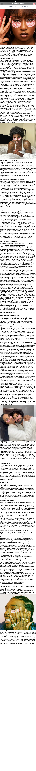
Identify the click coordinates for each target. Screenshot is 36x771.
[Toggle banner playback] (34, 1)
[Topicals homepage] (18, 3)
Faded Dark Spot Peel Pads (15, 1)
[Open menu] (2, 4)
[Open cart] (34, 4)
